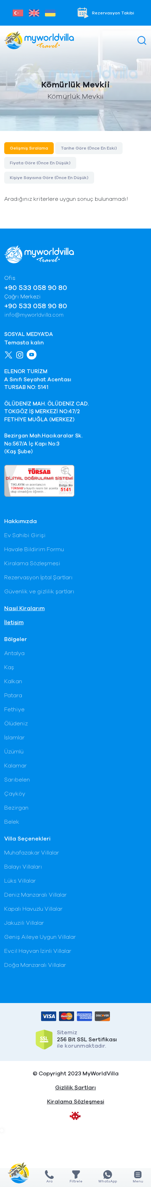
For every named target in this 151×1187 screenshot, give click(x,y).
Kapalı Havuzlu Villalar (33, 909)
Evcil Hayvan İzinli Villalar (37, 951)
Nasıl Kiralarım (24, 608)
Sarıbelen (17, 780)
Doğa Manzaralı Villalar (35, 965)
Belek (11, 822)
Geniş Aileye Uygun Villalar (40, 937)
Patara (13, 695)
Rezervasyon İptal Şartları (38, 577)
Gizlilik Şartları (75, 1087)
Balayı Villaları (23, 867)
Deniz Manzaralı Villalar (35, 895)
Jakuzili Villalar (24, 923)
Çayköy (14, 794)
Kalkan (13, 681)
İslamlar (14, 737)
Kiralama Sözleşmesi (32, 563)
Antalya (14, 653)
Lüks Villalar (20, 881)
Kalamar (15, 766)
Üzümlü (14, 751)
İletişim (14, 622)
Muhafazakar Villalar (31, 853)
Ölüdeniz (16, 723)
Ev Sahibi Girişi (25, 535)
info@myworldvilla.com (34, 315)
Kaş (9, 667)
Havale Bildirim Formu (34, 549)
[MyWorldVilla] (39, 40)
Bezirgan (16, 808)
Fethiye (14, 709)
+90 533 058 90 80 (35, 287)
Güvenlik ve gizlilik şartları (39, 591)
